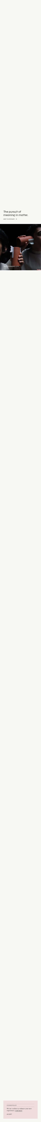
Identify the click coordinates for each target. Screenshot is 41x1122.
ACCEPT (9, 1114)
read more (18, 1110)
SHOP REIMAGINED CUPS (11, 299)
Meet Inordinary (9, 252)
